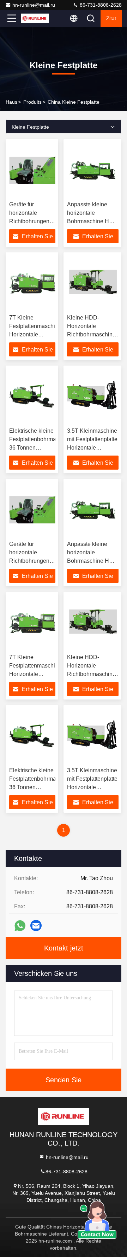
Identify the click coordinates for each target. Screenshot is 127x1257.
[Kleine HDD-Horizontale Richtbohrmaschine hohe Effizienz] (93, 283)
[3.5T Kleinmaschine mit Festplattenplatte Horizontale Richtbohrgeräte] (93, 396)
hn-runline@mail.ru (33, 5)
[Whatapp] (20, 925)
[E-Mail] (36, 925)
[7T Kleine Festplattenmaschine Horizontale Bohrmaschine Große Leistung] (32, 283)
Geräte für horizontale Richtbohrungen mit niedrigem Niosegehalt (29, 221)
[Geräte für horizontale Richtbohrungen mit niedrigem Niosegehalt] (32, 170)
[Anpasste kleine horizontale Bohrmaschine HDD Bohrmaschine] (93, 170)
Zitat (111, 18)
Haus (11, 102)
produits (32, 102)
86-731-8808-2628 (100, 5)
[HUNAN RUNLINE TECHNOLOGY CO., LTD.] (35, 18)
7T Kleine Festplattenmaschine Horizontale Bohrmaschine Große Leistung (35, 334)
